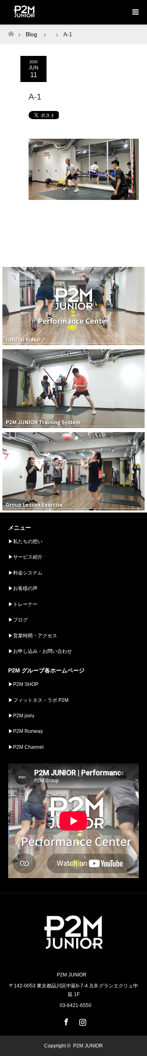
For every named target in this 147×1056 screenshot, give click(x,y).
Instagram (82, 1020)
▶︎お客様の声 (23, 588)
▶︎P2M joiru (21, 716)
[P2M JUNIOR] (73, 957)
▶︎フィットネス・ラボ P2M (38, 700)
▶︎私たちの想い (25, 541)
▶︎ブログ (18, 620)
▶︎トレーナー (23, 604)
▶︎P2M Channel (26, 747)
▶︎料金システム (25, 573)
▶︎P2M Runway (25, 731)
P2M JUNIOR (88, 1046)
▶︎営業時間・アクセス (32, 636)
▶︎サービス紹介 (25, 557)
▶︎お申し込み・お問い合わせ (40, 651)
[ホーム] (10, 32)
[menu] (134, 12)
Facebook (65, 1020)
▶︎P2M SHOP (23, 684)
